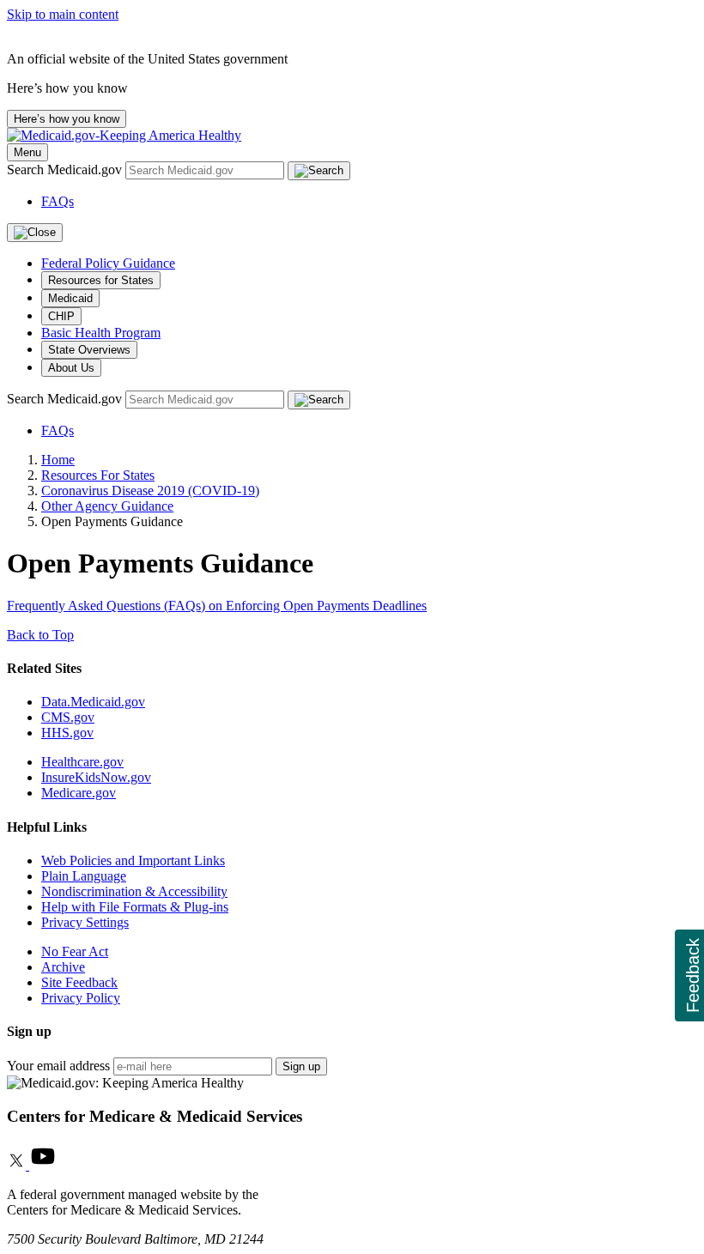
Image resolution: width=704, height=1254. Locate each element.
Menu (27, 152)
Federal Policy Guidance (108, 263)
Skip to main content (62, 14)
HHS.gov (67, 732)
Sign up (301, 1066)
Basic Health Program (101, 332)
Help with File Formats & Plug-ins (134, 907)
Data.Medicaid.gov (93, 701)
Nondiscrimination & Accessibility (134, 891)
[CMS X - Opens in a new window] (18, 1165)
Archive (63, 967)
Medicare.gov (78, 792)
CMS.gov (67, 717)
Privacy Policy (80, 997)
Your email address (58, 1065)
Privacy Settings (85, 922)
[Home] (124, 135)
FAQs (57, 201)
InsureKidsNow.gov (96, 777)
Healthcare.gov (82, 761)
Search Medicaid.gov (66, 169)
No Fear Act (74, 951)
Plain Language (83, 876)
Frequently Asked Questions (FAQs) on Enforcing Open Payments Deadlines (217, 605)
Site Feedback (79, 982)
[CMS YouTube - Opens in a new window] (43, 1165)
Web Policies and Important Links (133, 860)
